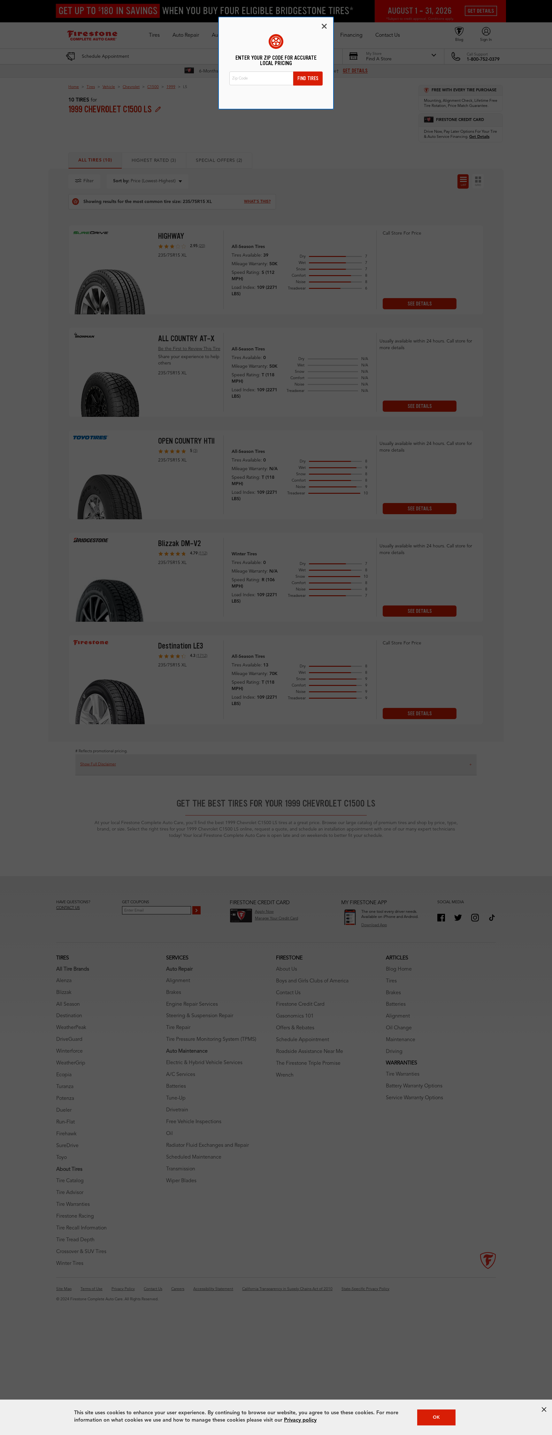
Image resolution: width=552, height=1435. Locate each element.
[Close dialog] (324, 26)
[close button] (544, 1409)
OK (436, 1417)
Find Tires (307, 78)
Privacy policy (300, 1420)
